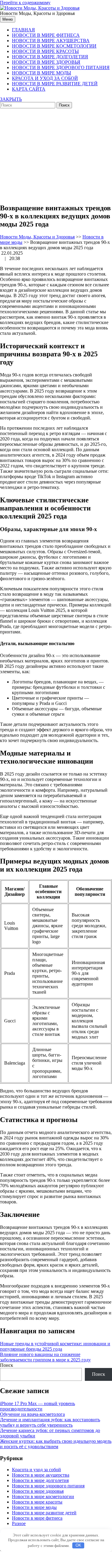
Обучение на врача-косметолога (32, 1414)
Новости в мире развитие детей (55, 83)
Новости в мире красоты (45, 51)
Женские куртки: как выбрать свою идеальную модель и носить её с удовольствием (55, 1444)
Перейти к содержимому (25, 2)
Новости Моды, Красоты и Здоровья (37, 236)
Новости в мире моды (41, 72)
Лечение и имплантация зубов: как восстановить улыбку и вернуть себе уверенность (50, 1422)
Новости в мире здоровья (46, 62)
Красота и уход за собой (45, 78)
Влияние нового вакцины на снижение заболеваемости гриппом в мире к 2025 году (45, 1357)
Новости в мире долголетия (50, 56)
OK (78, 1545)
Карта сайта (28, 89)
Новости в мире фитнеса (46, 35)
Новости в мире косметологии (54, 45)
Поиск (6, 1365)
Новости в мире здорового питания (61, 67)
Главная (23, 29)
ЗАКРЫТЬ (11, 99)
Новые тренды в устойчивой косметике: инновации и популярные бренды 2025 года (55, 1346)
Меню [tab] (7, 19)
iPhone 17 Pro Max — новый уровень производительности (37, 1406)
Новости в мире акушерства (51, 40)
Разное (19, 1523)
